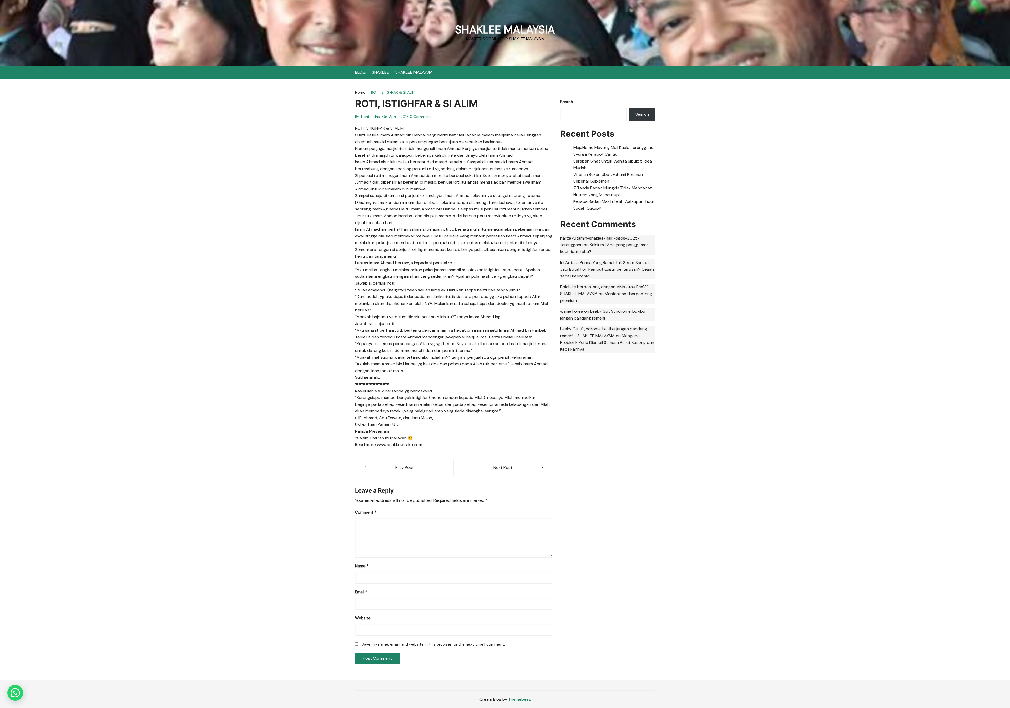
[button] (15, 693)
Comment (365, 512)
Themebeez (519, 699)
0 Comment (420, 116)
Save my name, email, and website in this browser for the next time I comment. (433, 644)
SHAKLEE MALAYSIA (505, 29)
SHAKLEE (380, 72)
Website (363, 618)
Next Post (502, 467)
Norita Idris (370, 116)
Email (361, 592)
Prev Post (404, 467)
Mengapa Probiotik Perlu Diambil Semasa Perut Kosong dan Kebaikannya (607, 342)
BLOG (360, 72)
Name (361, 566)
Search (566, 101)
